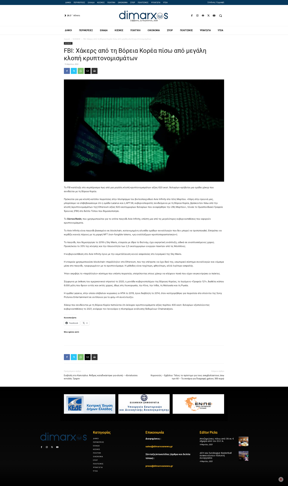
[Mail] (203, 16)
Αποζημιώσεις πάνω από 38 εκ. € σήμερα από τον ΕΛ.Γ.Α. (217, 440)
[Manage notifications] (281, 479)
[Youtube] (214, 16)
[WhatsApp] (81, 71)
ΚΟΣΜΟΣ (76, 39)
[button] (220, 15)
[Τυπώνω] (95, 71)
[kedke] (89, 404)
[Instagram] (197, 16)
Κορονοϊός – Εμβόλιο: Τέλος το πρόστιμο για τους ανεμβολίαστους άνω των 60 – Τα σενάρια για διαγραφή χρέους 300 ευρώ (187, 377)
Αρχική (67, 39)
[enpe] (198, 404)
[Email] (88, 71)
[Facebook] (192, 16)
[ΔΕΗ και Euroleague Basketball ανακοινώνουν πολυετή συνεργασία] (243, 456)
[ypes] (144, 404)
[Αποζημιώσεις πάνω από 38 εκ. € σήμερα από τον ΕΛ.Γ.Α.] (243, 441)
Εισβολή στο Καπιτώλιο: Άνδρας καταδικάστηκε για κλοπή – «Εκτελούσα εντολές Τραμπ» (100, 377)
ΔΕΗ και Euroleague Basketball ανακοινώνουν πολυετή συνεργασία (216, 455)
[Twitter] (209, 16)
